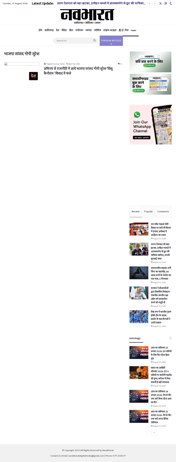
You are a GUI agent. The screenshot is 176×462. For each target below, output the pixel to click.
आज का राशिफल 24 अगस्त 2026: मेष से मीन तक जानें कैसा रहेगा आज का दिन (161, 397)
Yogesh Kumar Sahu (55, 64)
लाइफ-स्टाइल (110, 30)
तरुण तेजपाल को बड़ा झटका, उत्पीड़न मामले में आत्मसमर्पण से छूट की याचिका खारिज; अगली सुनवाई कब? (116, 3)
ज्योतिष (97, 30)
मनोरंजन (79, 30)
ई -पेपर (129, 30)
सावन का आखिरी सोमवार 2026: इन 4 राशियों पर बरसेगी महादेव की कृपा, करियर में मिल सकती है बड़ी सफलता (161, 375)
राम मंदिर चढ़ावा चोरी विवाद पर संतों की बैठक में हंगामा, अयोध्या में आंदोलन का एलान (161, 229)
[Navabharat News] (88, 16)
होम (40, 30)
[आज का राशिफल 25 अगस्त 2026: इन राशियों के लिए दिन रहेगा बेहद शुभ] (138, 352)
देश (57, 30)
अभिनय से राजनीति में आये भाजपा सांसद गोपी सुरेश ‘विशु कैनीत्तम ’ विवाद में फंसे (78, 71)
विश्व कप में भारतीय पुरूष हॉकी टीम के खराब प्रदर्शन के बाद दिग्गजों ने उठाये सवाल (161, 317)
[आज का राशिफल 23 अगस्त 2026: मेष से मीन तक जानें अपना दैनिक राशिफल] (138, 416)
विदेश (64, 30)
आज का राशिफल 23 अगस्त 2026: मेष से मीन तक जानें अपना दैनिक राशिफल (161, 417)
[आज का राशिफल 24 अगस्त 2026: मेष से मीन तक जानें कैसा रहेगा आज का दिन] (138, 396)
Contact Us (55, 456)
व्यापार (89, 30)
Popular (148, 211)
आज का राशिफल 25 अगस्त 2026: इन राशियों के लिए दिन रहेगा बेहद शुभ (161, 353)
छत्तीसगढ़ (49, 30)
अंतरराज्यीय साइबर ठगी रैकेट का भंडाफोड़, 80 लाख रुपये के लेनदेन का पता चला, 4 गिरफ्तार (161, 273)
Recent (136, 211)
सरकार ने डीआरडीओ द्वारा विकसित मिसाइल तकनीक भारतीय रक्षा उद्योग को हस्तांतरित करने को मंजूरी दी (160, 295)
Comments (163, 211)
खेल (71, 30)
